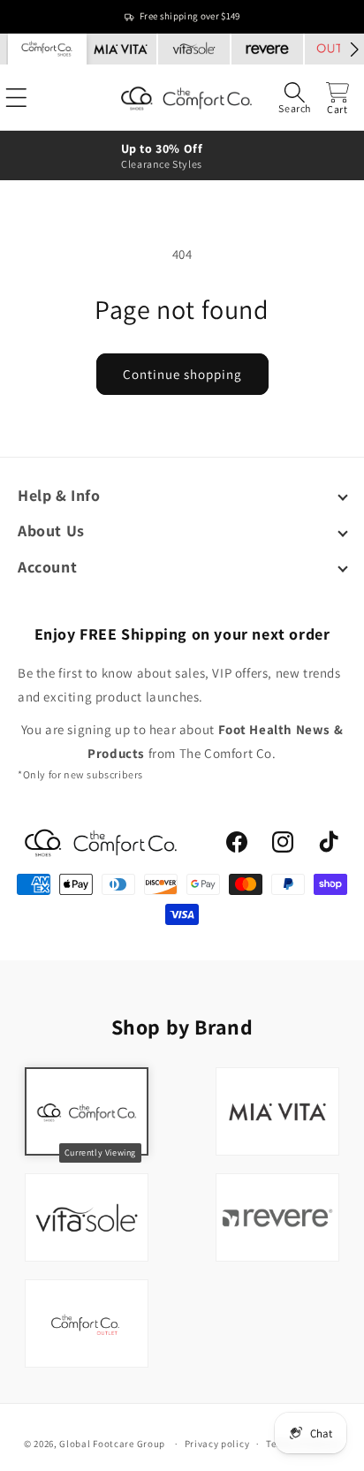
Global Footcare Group (112, 1443)
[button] (294, 97)
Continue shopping (182, 374)
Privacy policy (217, 1443)
